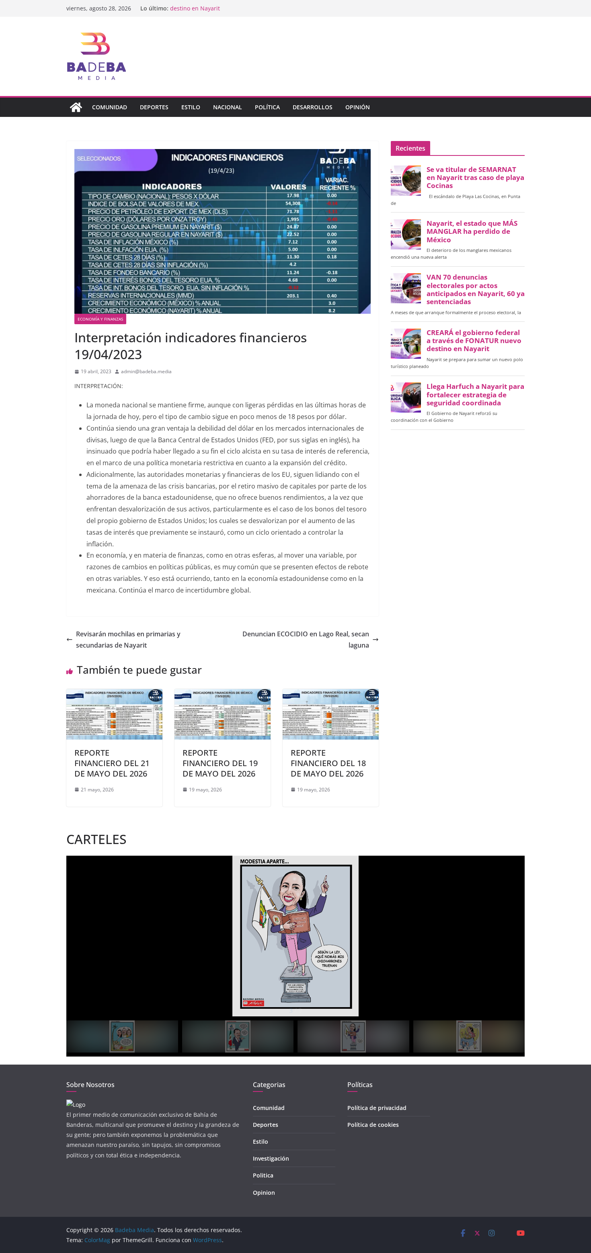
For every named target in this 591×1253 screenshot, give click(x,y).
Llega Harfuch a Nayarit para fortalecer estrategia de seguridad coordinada (475, 394)
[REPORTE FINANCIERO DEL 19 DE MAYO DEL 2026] (222, 694)
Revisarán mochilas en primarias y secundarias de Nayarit (128, 640)
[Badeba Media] (76, 107)
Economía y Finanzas (100, 319)
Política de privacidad (376, 1108)
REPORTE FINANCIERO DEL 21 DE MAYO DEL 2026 (112, 763)
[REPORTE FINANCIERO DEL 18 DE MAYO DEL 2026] (331, 694)
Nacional (227, 107)
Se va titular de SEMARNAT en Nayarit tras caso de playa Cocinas (475, 178)
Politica (263, 1175)
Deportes (154, 107)
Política (267, 107)
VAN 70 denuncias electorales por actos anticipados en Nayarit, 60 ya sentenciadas (476, 289)
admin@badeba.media (146, 371)
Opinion (264, 1192)
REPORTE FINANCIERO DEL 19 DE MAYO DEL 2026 (220, 763)
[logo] (75, 1104)
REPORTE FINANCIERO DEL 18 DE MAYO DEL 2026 (328, 763)
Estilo (190, 107)
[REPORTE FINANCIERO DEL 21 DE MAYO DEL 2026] (114, 694)
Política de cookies (373, 1124)
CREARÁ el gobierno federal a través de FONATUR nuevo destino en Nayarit (474, 341)
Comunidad (109, 107)
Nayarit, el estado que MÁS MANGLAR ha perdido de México (472, 231)
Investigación (271, 1158)
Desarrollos (312, 107)
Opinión (357, 107)
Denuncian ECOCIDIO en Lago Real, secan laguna (305, 640)
